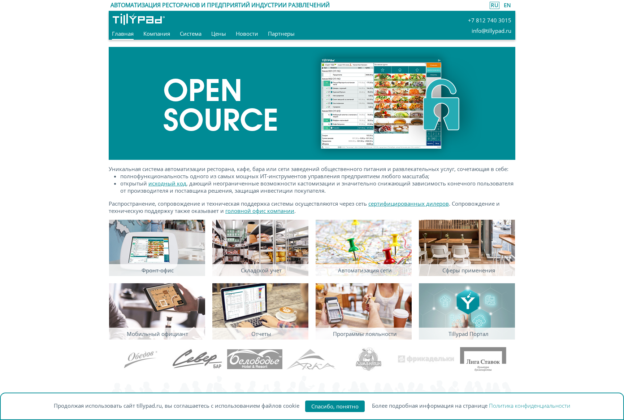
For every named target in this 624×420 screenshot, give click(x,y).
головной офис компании (259, 210)
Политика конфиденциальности (529, 405)
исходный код (167, 183)
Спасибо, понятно (335, 406)
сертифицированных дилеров (408, 203)
